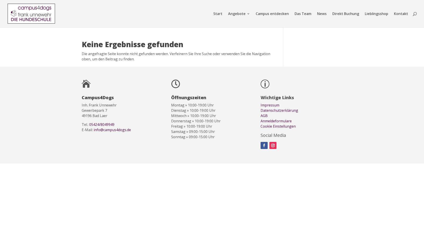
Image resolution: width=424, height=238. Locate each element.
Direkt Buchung (345, 14)
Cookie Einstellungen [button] (278, 126)
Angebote (237, 14)
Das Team (303, 14)
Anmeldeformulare (276, 121)
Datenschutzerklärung (279, 110)
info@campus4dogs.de (112, 129)
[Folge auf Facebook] (264, 145)
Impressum (270, 105)
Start (217, 14)
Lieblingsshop (376, 14)
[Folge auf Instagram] (272, 145)
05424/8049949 (101, 124)
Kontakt (401, 14)
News (322, 14)
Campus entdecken (272, 14)
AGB (264, 115)
